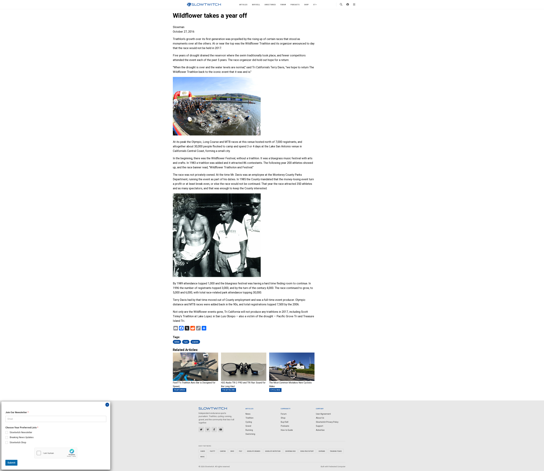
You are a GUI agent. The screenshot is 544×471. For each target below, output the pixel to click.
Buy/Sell (256, 4)
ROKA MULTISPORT (307, 451)
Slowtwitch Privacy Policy (327, 422)
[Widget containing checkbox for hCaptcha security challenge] (55, 453)
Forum (283, 4)
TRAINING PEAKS (336, 451)
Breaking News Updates (22, 437)
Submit (11, 462)
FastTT (212, 451)
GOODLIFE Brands (253, 451)
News (248, 414)
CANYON (223, 451)
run (186, 341)
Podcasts (295, 4)
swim (195, 341)
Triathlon (249, 418)
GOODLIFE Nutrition (272, 451)
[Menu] (354, 4)
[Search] (341, 4)
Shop (306, 4)
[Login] (347, 4)
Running (249, 430)
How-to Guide (287, 430)
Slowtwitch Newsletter (21, 432)
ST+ (315, 4)
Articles (243, 4)
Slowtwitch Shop (18, 442)
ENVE (232, 451)
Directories (270, 4)
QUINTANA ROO (290, 451)
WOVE (202, 457)
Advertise (320, 430)
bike (177, 341)
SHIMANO (322, 451)
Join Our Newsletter (17, 412)
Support (319, 426)
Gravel (248, 426)
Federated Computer (337, 466)
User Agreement (323, 414)
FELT (240, 451)
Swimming (250, 434)
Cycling (249, 422)
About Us (320, 418)
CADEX (202, 451)
